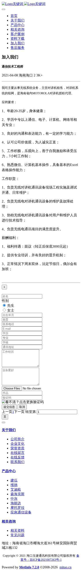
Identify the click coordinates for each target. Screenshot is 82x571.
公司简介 (17, 439)
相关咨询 (9, 521)
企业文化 (17, 443)
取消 (22, 407)
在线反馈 (17, 457)
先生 (10, 305)
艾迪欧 (15, 489)
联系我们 (17, 462)
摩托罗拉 (17, 508)
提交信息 (9, 407)
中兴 (13, 498)
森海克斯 (17, 494)
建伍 (13, 480)
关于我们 (9, 430)
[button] (23, 402)
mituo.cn (65, 567)
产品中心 (9, 471)
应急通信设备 (20, 512)
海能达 (15, 503)
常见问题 (17, 535)
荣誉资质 (17, 448)
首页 (13, 16)
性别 (5, 301)
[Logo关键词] (41, 4)
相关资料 (17, 530)
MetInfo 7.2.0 (29, 567)
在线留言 (17, 453)
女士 (10, 310)
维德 (13, 485)
